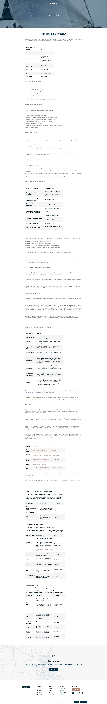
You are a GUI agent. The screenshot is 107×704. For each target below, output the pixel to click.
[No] (105, 702)
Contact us (76, 689)
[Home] (6, 7)
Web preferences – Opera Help (39, 464)
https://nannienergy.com (48, 40)
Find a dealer (53, 669)
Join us (50, 690)
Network (84, 3)
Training (61, 694)
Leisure (11, 3)
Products (25, 3)
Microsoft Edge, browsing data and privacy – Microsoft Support (46, 455)
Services (90, 3)
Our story (50, 688)
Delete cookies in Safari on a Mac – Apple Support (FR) (45, 450)
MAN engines (39, 694)
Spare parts (62, 688)
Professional (17, 3)
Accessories (39, 692)
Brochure (50, 692)
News (96, 3)
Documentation (63, 692)
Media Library (51, 694)
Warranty (62, 690)
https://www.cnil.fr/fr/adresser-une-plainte (46, 385)
